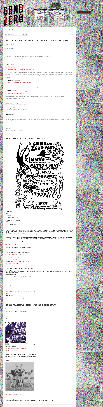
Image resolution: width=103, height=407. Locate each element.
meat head (7, 281)
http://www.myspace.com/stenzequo (14, 83)
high (7, 283)
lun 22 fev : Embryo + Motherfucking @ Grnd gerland (32, 305)
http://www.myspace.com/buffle (13, 66)
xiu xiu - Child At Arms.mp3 (11, 259)
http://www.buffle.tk (10, 67)
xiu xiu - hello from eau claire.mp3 (13, 254)
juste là (32, 268)
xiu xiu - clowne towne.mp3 (11, 244)
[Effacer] (26, 34)
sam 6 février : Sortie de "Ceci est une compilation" (30, 400)
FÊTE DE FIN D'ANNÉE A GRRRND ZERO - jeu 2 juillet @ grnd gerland (37, 40)
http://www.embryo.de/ (11, 350)
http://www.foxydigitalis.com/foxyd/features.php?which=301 (19, 69)
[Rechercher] (23, 34)
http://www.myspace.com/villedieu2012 (14, 116)
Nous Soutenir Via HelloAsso (84, 12)
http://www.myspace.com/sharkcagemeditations (17, 92)
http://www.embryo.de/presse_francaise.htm (15, 348)
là (32, 287)
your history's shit (9, 285)
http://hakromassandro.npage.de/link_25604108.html (18, 82)
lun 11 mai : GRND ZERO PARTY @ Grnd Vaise (26, 138)
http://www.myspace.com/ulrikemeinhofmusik (16, 104)
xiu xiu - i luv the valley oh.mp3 (12, 250)
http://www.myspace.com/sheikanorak (14, 298)
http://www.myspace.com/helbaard (13, 93)
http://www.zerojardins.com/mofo (13, 394)
